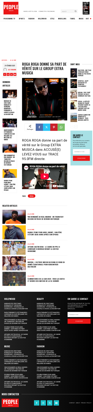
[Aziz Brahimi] (5, 69)
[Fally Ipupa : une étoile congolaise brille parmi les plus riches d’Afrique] (73, 73)
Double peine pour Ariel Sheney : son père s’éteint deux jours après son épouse (9, 185)
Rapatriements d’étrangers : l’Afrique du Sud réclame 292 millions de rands (9, 135)
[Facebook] (4, 74)
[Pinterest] (54, 127)
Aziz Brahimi (12, 70)
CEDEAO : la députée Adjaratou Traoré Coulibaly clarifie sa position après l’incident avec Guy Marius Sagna (84, 106)
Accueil (4, 60)
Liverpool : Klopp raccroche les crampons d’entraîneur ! (83, 83)
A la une (13, 60)
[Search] (75, 11)
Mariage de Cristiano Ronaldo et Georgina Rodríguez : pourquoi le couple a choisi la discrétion (9, 107)
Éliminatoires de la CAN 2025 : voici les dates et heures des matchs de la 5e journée (46, 279)
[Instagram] (8, 74)
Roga (31, 196)
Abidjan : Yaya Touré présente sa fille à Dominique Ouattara (84, 94)
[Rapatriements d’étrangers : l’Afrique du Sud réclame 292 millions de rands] (10, 123)
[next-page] (75, 126)
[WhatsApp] (61, 127)
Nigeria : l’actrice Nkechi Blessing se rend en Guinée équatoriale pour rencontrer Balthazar (46, 264)
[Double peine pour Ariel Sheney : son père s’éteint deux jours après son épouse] (10, 173)
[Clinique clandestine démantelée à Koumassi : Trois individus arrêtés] (73, 117)
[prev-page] (72, 126)
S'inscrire (81, 158)
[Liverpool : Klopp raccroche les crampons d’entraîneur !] (73, 83)
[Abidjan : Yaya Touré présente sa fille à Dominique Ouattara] (73, 94)
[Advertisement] (46, 39)
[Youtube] (14, 74)
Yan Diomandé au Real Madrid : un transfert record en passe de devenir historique (9, 160)
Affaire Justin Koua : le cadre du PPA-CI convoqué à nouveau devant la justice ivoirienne (44, 248)
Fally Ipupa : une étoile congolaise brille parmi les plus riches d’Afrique (84, 72)
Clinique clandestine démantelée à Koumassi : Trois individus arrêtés (84, 117)
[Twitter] (11, 74)
